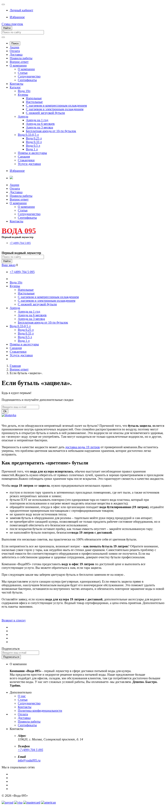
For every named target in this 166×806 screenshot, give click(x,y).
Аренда (23, 116)
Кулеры (23, 94)
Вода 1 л (32, 149)
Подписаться (10, 648)
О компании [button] (18, 203)
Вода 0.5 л (33, 145)
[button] (21, 10)
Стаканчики (26, 160)
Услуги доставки (29, 164)
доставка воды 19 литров (82, 447)
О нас (22, 696)
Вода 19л (24, 91)
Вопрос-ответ (19, 62)
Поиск (15, 43)
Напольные (34, 98)
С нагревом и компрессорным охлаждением (56, 105)
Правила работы (21, 58)
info (20, 760)
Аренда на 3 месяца (39, 127)
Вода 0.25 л (34, 138)
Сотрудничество (29, 76)
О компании (18, 65)
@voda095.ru (31, 760)
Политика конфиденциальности (40, 710)
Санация (24, 156)
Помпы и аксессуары (32, 153)
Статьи (23, 72)
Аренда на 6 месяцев (40, 123)
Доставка (16, 54)
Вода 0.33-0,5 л (28, 134)
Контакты (16, 83)
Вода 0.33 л (34, 142)
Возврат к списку (14, 620)
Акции (14, 47)
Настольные (34, 102)
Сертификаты (27, 80)
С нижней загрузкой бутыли (45, 113)
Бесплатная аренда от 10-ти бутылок (51, 131)
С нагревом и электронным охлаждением (54, 109)
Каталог (15, 87)
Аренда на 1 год (37, 120)
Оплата (15, 51)
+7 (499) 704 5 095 (30, 750)
